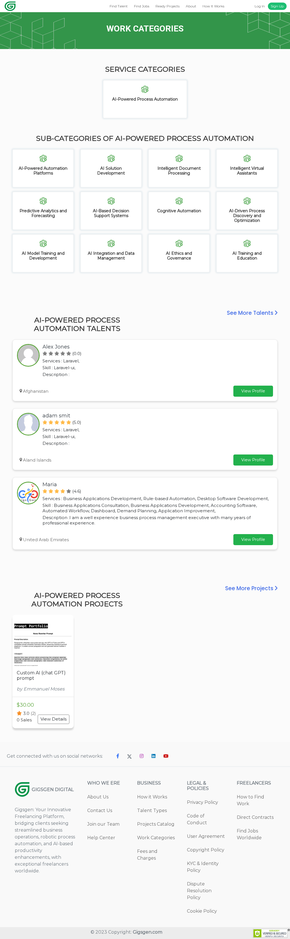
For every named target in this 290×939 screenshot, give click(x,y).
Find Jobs (141, 6)
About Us (97, 797)
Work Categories (156, 837)
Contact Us (99, 810)
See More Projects (250, 588)
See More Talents (251, 313)
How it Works (152, 797)
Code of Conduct (197, 819)
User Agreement (206, 836)
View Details (53, 719)
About (191, 6)
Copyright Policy (205, 850)
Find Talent (119, 6)
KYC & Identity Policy (203, 867)
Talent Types (152, 810)
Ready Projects (167, 6)
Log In (260, 6)
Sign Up (277, 6)
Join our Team (103, 824)
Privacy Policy (202, 802)
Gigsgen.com (147, 932)
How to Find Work (250, 800)
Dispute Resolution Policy (199, 890)
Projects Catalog (155, 824)
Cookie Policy (202, 911)
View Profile (253, 391)
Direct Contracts (255, 817)
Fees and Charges (147, 855)
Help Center (101, 837)
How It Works (213, 6)
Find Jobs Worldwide (249, 834)
